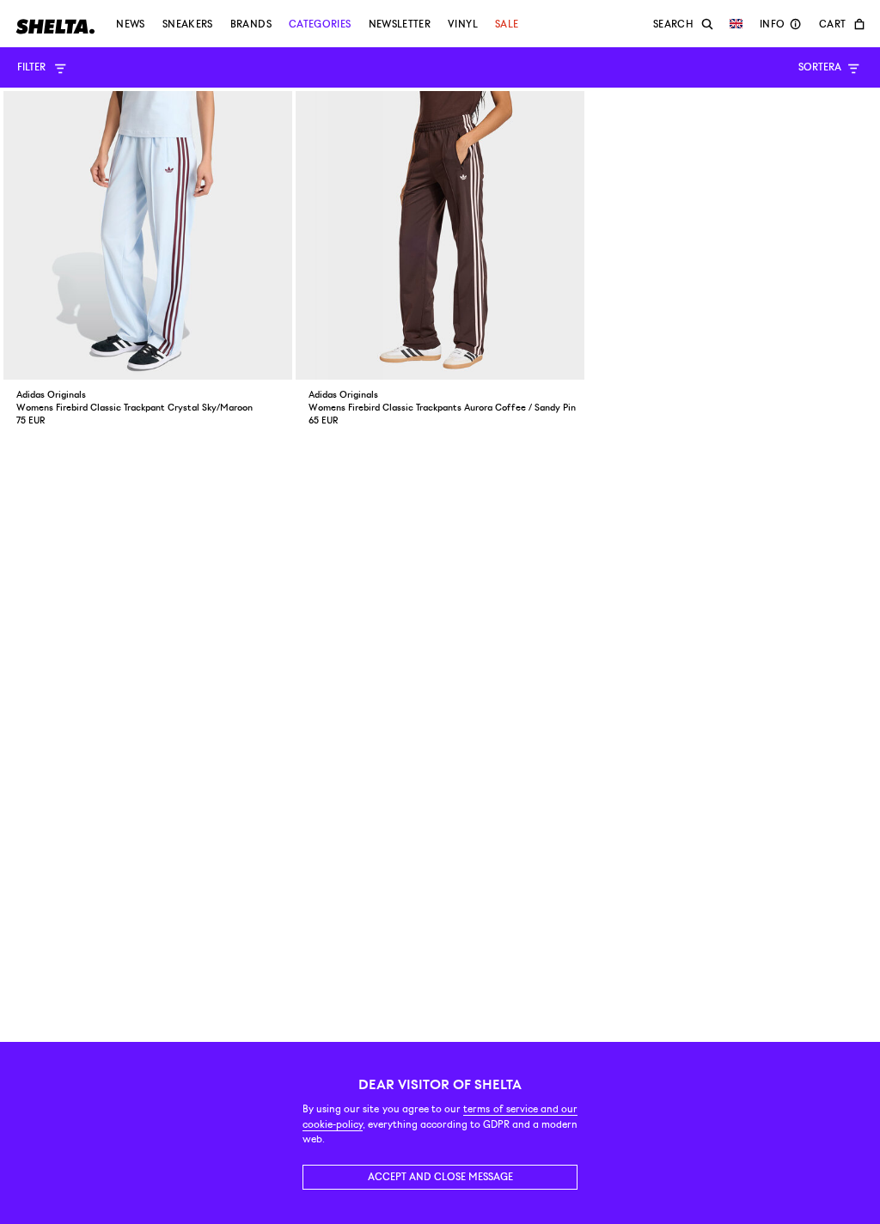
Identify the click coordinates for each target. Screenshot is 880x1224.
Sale (506, 24)
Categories (320, 24)
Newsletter (400, 24)
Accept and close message (440, 1177)
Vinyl (463, 24)
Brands (251, 24)
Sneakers (187, 24)
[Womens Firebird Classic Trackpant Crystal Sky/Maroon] (147, 235)
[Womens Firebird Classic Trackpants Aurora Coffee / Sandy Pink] (440, 235)
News (130, 24)
